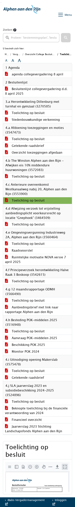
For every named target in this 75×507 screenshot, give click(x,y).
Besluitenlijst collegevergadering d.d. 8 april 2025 (36, 91)
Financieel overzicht (26, 419)
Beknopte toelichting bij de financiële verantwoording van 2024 (36, 410)
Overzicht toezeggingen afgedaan (36, 152)
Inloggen (60, 500)
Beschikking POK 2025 (28, 344)
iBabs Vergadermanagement (26, 500)
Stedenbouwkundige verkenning (35, 119)
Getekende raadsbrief (27, 145)
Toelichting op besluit (28, 113)
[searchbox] (31, 37)
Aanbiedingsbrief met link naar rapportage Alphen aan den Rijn (31, 309)
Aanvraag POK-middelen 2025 (34, 338)
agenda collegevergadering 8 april (37, 74)
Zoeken (7, 30)
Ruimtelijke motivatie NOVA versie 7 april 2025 (35, 259)
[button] (66, 37)
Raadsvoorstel (22, 250)
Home (8, 54)
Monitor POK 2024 (25, 351)
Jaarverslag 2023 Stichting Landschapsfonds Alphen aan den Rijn (33, 429)
